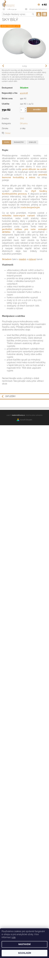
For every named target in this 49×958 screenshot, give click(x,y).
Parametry (19, 142)
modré (22, 259)
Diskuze (32, 142)
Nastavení (24, 944)
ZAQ (22, 118)
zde (14, 937)
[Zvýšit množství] (25, 108)
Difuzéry (24, 123)
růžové (32, 259)
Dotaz (8, 133)
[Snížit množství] (25, 111)
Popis (6, 142)
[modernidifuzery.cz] (8, 3)
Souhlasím (24, 953)
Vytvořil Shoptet (26, 420)
